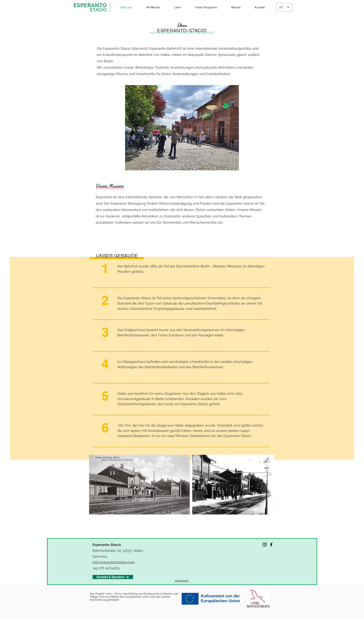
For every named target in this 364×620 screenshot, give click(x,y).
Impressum (182, 580)
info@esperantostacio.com (114, 562)
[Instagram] (264, 544)
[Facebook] (271, 544)
